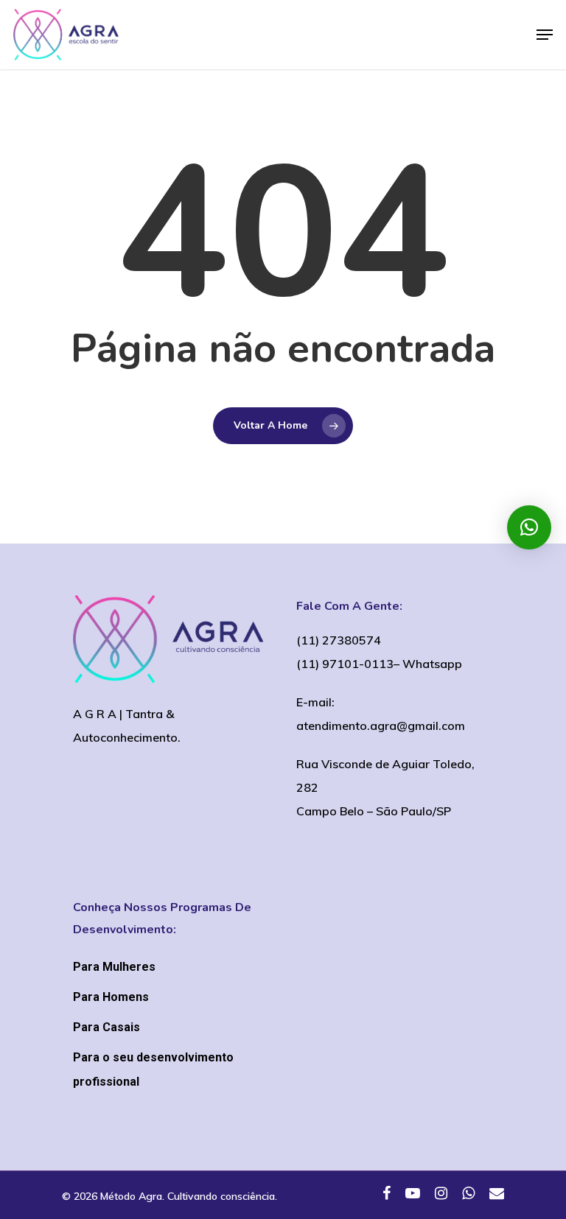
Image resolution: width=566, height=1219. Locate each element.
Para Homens (111, 997)
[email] (496, 1195)
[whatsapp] (468, 1195)
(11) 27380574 (338, 640)
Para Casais (106, 1027)
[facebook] (386, 1195)
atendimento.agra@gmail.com (380, 725)
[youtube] (412, 1195)
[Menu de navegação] (545, 34)
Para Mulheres (114, 967)
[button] (529, 527)
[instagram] (441, 1195)
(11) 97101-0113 (345, 663)
